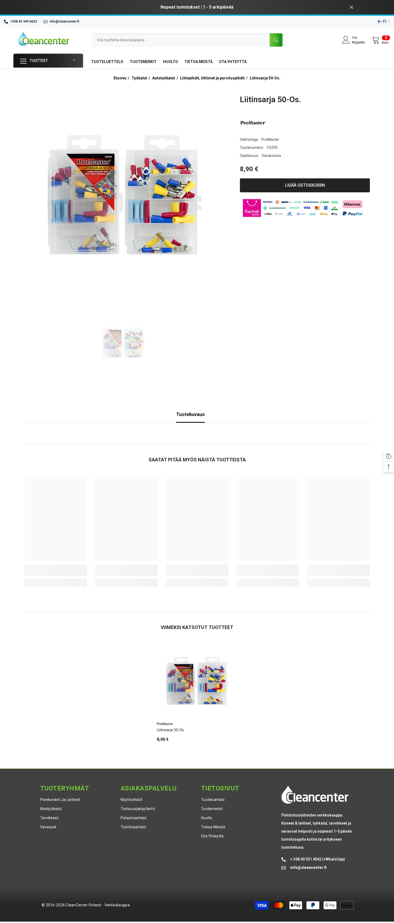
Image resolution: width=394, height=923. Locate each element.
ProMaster (270, 139)
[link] (55, 573)
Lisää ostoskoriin (305, 185)
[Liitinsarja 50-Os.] (197, 681)
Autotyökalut (163, 78)
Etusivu (120, 78)
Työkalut (139, 78)
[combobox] (181, 40)
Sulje (351, 7)
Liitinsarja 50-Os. (265, 78)
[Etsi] (187, 40)
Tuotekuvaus (190, 414)
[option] (197, 7)
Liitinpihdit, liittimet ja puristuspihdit (212, 78)
